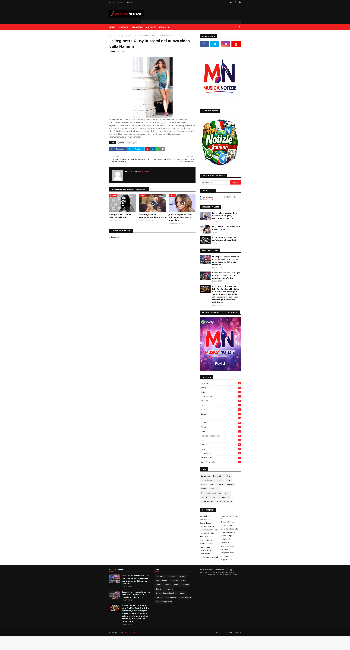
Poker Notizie (205, 550)
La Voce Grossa (206, 540)
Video (220, 440)
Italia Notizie (226, 539)
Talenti (220, 427)
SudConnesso (227, 556)
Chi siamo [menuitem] (123, 27)
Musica (220, 409)
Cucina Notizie (205, 523)
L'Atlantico (225, 542)
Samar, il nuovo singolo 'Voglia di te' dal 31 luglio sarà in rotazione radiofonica (226, 275)
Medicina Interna (207, 543)
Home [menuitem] (112, 27)
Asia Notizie (204, 516)
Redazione (114, 51)
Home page (114, 35)
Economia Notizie (207, 526)
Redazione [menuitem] (137, 27)
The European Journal (209, 557)
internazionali (220, 453)
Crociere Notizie (227, 522)
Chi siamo (121, 2)
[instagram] (235, 2)
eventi (220, 449)
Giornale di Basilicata (229, 529)
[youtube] (239, 2)
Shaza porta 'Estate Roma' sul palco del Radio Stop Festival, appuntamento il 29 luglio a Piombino (225, 260)
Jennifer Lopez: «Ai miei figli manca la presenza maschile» (180, 217)
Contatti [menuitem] (151, 27)
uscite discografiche (220, 462)
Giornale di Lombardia (209, 530)
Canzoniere (220, 383)
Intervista (220, 401)
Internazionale (220, 396)
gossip (121, 142)
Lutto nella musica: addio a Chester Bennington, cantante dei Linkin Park (224, 216)
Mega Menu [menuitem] (164, 27)
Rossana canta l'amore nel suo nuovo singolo (226, 227)
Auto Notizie (205, 519)
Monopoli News (227, 546)
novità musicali (220, 458)
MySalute (224, 549)
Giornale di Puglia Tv (208, 533)
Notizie (220, 414)
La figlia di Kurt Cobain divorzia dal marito (120, 216)
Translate (209, 199)
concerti (220, 444)
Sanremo (220, 423)
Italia (220, 405)
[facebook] (227, 2)
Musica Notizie (206, 547)
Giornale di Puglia (228, 532)
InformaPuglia (227, 535)
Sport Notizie (205, 553)
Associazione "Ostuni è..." (229, 517)
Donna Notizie (226, 525)
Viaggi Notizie (226, 559)
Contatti (130, 2)
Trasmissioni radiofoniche (220, 436)
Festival (220, 392)
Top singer (124, 35)
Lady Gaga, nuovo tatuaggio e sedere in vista (152, 216)
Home (111, 2)
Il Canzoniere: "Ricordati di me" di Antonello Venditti (224, 238)
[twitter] (231, 2)
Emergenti (220, 388)
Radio (220, 418)
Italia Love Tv (205, 536)
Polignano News (227, 553)
